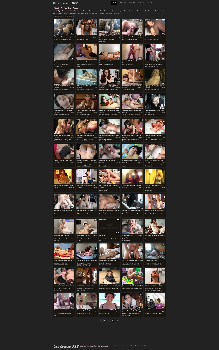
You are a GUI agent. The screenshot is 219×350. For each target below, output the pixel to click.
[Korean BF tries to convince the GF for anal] (132, 151)
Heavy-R (118, 37)
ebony (113, 39)
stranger (67, 64)
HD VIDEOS (141, 3)
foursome (147, 213)
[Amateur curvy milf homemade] (64, 301)
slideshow (113, 288)
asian (78, 13)
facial (148, 89)
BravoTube (140, 37)
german (78, 290)
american (56, 114)
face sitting (128, 263)
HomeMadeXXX (93, 212)
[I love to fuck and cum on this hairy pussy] (64, 276)
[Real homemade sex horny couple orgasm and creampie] (86, 201)
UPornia (140, 112)
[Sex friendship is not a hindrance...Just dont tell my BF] (86, 151)
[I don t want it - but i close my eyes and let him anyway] (109, 52)
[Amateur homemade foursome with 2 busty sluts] (155, 201)
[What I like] (64, 52)
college (110, 39)
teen (75, 11)
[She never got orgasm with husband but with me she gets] (155, 226)
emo (109, 189)
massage (88, 89)
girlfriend (114, 11)
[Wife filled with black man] (155, 27)
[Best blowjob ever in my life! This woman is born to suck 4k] (132, 226)
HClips (95, 112)
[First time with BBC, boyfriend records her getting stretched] (64, 101)
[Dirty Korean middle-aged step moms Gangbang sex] (132, 276)
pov (70, 89)
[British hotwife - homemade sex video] (86, 27)
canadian (83, 114)
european (104, 89)
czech (127, 39)
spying (71, 238)
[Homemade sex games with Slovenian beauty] (132, 27)
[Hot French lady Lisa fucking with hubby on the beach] (64, 251)
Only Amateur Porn (65, 3)
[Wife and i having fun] (155, 251)
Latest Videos (69, 17)
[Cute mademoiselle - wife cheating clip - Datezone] (109, 176)
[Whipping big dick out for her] (109, 27)
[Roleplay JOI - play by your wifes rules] (109, 77)
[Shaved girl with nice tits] (64, 226)
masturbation (72, 13)
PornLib (95, 262)
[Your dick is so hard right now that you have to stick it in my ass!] (155, 151)
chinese (82, 89)
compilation (102, 288)
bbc (54, 13)
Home (114, 3)
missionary (66, 89)
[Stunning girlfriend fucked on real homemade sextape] (132, 176)
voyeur (65, 13)
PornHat (163, 137)
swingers (150, 11)
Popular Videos (58, 17)
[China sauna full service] (86, 77)
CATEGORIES (122, 3)
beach (55, 263)
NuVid (95, 187)
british (78, 39)
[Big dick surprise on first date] (64, 27)
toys (100, 91)
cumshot (110, 164)
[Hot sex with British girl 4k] (155, 52)
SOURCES (132, 3)
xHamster (163, 37)
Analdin (118, 112)
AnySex (140, 137)
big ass (126, 114)
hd (93, 13)
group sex (152, 213)
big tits (145, 11)
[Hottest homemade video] (155, 301)
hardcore (61, 39)
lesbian (104, 313)
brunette (79, 114)
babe (100, 89)
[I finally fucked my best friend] (64, 151)
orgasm (121, 11)
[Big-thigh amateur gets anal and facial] (155, 77)
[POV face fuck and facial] (109, 151)
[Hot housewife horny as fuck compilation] (109, 276)
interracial (127, 11)
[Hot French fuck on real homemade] (132, 52)
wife (71, 11)
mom (116, 238)
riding (86, 116)
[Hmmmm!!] (109, 226)
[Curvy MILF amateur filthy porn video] (109, 101)
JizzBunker (140, 87)
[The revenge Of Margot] (86, 301)
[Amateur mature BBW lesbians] (109, 301)
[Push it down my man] (86, 52)
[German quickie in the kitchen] (86, 276)
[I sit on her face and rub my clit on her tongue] (132, 251)
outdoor (66, 263)
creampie (59, 13)
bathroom (56, 238)
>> (117, 320)
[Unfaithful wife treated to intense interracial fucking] (86, 251)
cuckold (85, 11)
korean (124, 165)
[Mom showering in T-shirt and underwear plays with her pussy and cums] (155, 276)
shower (67, 238)
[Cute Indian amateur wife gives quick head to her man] (155, 101)
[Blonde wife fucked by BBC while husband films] (64, 126)
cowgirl (66, 139)
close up (60, 288)
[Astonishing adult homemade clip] (64, 201)
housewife (116, 13)
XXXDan (95, 37)
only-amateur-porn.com (66, 347)
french (123, 64)
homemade (65, 11)
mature (80, 11)
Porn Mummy (96, 348)
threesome (92, 11)
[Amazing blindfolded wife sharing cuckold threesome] (132, 77)
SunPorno (72, 37)
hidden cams (103, 11)
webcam (133, 11)
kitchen (84, 290)
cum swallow (84, 238)
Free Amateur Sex (104, 348)
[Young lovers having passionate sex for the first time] (132, 201)
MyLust (163, 112)
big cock (163, 11)
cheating (156, 11)
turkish (78, 66)
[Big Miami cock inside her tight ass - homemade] (109, 126)
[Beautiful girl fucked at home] (109, 251)
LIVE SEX (149, 3)
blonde (123, 39)
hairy (96, 13)
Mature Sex (90, 348)
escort (146, 66)
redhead (113, 89)
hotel (159, 189)
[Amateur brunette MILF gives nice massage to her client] (86, 176)
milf (97, 11)
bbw (82, 13)
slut (85, 141)
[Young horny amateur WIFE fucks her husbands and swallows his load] (86, 226)
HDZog (140, 311)
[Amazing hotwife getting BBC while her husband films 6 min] (132, 301)
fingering (150, 288)
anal (109, 11)
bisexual (104, 114)
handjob (101, 13)
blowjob (139, 11)
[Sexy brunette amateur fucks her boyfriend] (109, 201)
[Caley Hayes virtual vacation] (86, 101)
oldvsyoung (108, 13)
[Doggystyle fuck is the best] (155, 126)
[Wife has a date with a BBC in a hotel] (155, 176)
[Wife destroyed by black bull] (86, 126)
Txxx (118, 62)
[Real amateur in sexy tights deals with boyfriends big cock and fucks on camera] (132, 126)
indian (150, 114)
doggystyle (88, 13)
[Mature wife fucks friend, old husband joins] (64, 176)
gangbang (127, 288)
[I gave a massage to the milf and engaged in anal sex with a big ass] (132, 101)
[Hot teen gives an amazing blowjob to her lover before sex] (64, 77)
